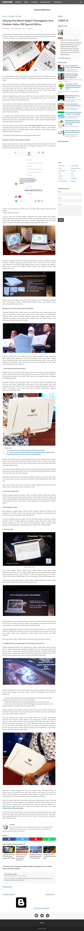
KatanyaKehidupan (76, 168)
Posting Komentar (7, 887)
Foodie (26, 2)
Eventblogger (62, 170)
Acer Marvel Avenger (35, 125)
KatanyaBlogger (63, 181)
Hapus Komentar (22, 876)
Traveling (34, 2)
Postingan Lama (50, 894)
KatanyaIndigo (74, 165)
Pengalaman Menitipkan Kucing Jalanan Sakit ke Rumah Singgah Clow (71, 75)
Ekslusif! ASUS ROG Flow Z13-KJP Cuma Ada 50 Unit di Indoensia (24, 454)
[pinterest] (35, 839)
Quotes (73, 176)
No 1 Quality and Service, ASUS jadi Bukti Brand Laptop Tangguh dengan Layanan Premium (30, 452)
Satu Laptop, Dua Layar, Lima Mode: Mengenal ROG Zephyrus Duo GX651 (26, 450)
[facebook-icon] (36, 915)
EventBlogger (45, 2)
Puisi (72, 173)
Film (60, 173)
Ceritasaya (61, 165)
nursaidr (7, 2)
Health (60, 178)
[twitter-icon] (42, 915)
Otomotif (73, 170)
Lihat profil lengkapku (64, 58)
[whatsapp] (49, 839)
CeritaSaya (57, 2)
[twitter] (22, 839)
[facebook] (9, 839)
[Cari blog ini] (81, 2)
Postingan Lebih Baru (8, 894)
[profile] (60, 34)
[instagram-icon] (47, 915)
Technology (74, 178)
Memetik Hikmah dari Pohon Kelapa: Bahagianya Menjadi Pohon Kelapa (72, 122)
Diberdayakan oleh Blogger (41, 908)
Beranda (18, 2)
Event (60, 168)
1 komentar (30, 28)
